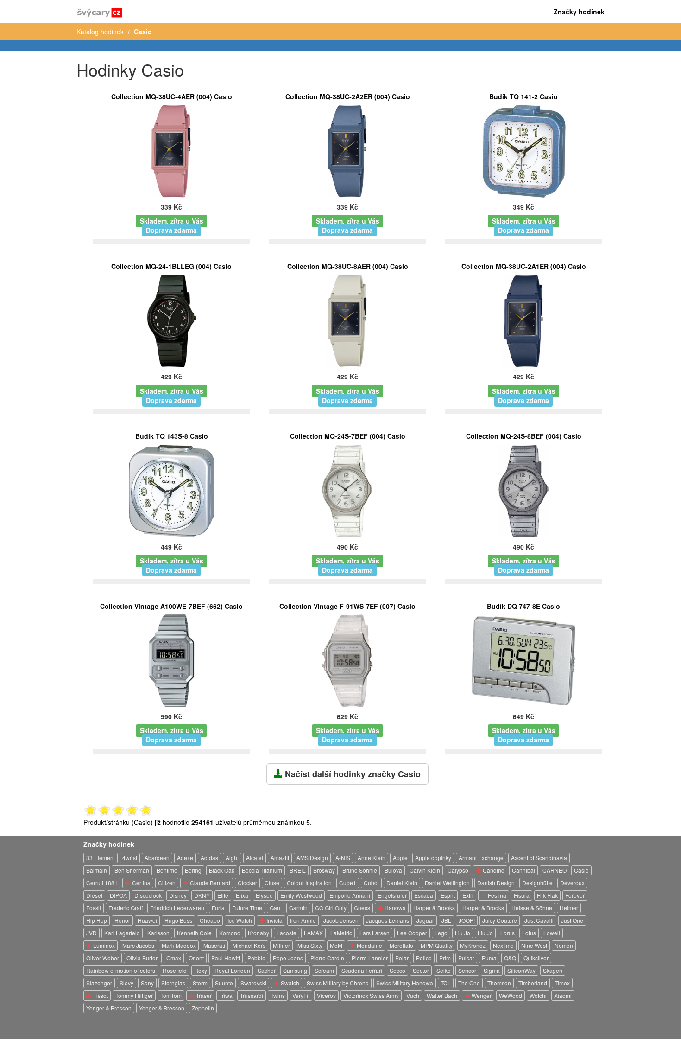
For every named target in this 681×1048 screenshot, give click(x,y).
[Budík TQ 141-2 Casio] (523, 150)
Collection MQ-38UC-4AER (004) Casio (171, 96)
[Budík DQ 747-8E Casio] (523, 660)
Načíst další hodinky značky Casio (352, 774)
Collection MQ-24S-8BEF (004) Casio (523, 436)
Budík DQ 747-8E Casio (523, 606)
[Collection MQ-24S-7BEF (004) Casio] (347, 489)
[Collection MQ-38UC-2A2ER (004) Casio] (347, 150)
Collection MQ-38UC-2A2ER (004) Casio (347, 96)
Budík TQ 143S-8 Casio (171, 436)
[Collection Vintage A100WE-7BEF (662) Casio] (171, 660)
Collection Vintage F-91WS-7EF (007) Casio (347, 606)
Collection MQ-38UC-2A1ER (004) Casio (523, 266)
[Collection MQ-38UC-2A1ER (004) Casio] (523, 320)
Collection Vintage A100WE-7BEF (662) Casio (171, 606)
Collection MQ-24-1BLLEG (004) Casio (171, 266)
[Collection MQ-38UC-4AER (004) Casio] (171, 150)
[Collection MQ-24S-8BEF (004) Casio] (523, 489)
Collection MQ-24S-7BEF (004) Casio (347, 436)
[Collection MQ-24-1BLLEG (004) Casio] (171, 320)
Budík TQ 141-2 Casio (523, 96)
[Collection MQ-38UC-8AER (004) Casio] (347, 320)
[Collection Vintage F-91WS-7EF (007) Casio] (347, 660)
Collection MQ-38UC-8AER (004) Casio (347, 266)
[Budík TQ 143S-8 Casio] (171, 489)
